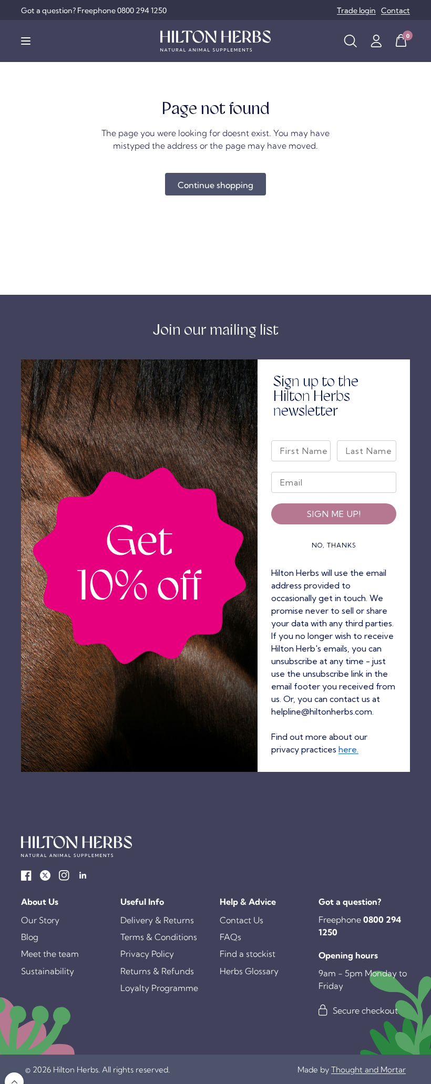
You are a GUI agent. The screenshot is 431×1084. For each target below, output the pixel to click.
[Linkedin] (83, 875)
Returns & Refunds (157, 971)
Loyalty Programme (159, 988)
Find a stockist (247, 953)
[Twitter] (45, 875)
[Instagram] (64, 875)
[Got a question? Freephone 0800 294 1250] (94, 10)
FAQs (230, 937)
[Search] (350, 41)
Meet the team (50, 953)
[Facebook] (26, 875)
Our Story (40, 920)
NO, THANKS (334, 545)
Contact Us (241, 920)
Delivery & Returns (157, 920)
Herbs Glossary (249, 971)
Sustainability (47, 971)
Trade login (356, 10)
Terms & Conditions (158, 937)
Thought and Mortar (368, 1070)
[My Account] (376, 41)
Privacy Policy (147, 953)
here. (348, 749)
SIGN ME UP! (333, 514)
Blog (29, 937)
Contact (395, 10)
